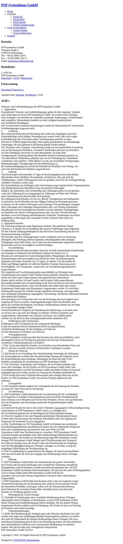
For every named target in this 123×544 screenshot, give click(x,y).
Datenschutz (26, 78)
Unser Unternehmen (16, 27)
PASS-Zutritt (19, 22)
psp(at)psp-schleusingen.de (20, 61)
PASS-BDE (19, 19)
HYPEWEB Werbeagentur (26, 540)
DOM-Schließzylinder (23, 25)
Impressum (6, 78)
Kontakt (11, 36)
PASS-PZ (17, 17)
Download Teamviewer (12, 89)
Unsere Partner (20, 30)
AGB (16, 78)
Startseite (20, 95)
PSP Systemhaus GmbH (19, 5)
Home (10, 11)
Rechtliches (31, 95)
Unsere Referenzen (22, 33)
